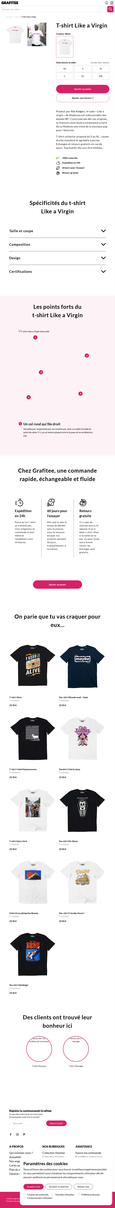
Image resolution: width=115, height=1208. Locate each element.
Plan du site (16, 1169)
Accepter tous (33, 1186)
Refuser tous (83, 1186)
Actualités (15, 1157)
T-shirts (17, 17)
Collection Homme (53, 1152)
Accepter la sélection (58, 1186)
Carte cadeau (17, 1165)
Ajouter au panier (82, 89)
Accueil (9, 17)
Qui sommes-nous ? (21, 1152)
